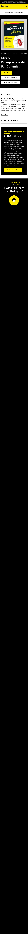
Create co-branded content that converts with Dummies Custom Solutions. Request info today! (14, 1)
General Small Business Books (14, 12)
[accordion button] (14, 94)
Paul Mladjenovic (6, 54)
